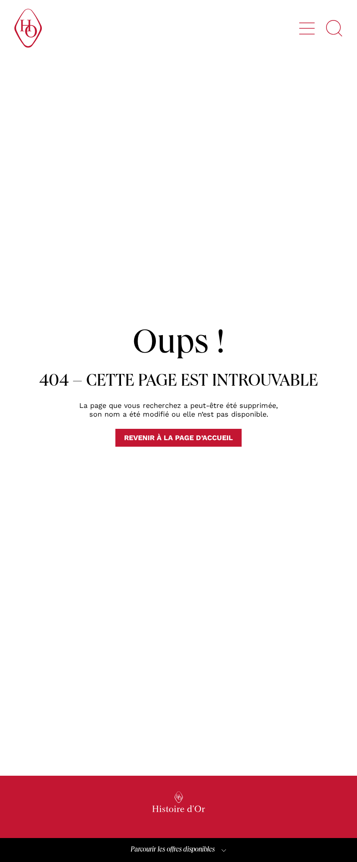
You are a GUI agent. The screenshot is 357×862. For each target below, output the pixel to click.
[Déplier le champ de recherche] (334, 28)
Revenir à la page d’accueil (178, 438)
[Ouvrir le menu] (307, 28)
